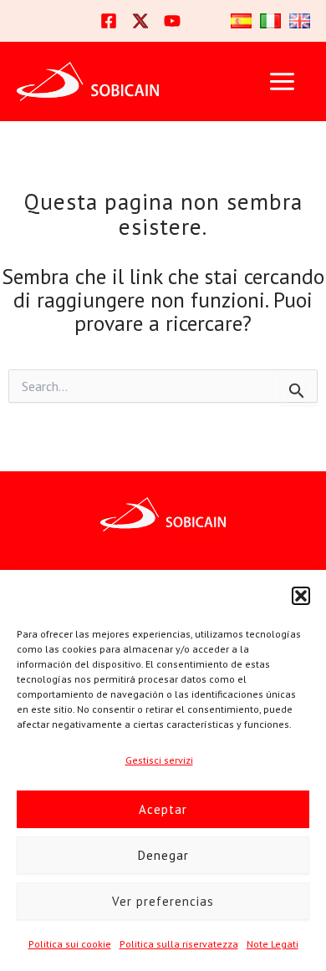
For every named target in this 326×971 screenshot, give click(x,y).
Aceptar (163, 809)
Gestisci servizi (159, 760)
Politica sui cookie (69, 944)
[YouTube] (172, 21)
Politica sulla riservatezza (179, 944)
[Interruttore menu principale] (281, 81)
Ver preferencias (163, 901)
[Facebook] (108, 21)
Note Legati (272, 944)
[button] (301, 595)
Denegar (163, 855)
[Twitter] (140, 21)
